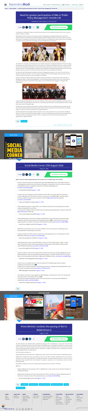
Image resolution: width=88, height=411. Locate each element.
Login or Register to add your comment (63, 125)
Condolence (24, 384)
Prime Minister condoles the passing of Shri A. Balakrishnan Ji (44, 328)
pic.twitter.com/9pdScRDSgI (63, 256)
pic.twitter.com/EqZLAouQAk (25, 188)
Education (24, 121)
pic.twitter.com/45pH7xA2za (42, 268)
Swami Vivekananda (44, 384)
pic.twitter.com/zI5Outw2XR (40, 246)
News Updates (13, 8)
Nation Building (20, 388)
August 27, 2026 (36, 190)
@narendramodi (52, 198)
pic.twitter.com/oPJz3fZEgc (53, 376)
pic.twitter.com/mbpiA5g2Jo (37, 236)
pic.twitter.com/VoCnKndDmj (30, 280)
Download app (4, 408)
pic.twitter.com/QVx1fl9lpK (61, 222)
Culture (66, 384)
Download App (70, 156)
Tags (18, 121)
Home (6, 8)
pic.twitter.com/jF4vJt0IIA (24, 200)
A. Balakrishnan (33, 384)
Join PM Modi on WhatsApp (59, 27)
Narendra (19, 4)
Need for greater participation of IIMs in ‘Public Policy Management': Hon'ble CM (44, 16)
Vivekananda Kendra (57, 384)
